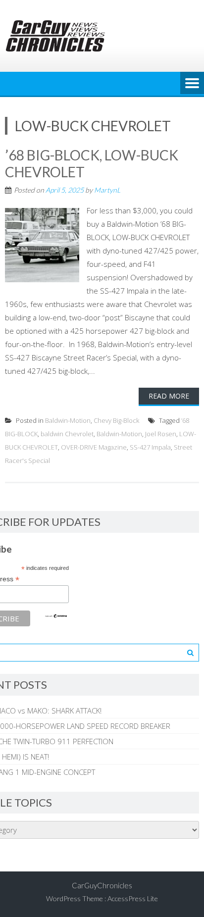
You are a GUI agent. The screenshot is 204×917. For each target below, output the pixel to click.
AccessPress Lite (132, 898)
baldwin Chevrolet (67, 433)
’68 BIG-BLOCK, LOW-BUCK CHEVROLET (91, 163)
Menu (192, 84)
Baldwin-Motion (68, 420)
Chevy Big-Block (116, 420)
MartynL (107, 190)
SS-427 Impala (150, 447)
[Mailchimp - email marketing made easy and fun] (56, 616)
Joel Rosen (160, 433)
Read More (169, 396)
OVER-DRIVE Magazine (94, 447)
